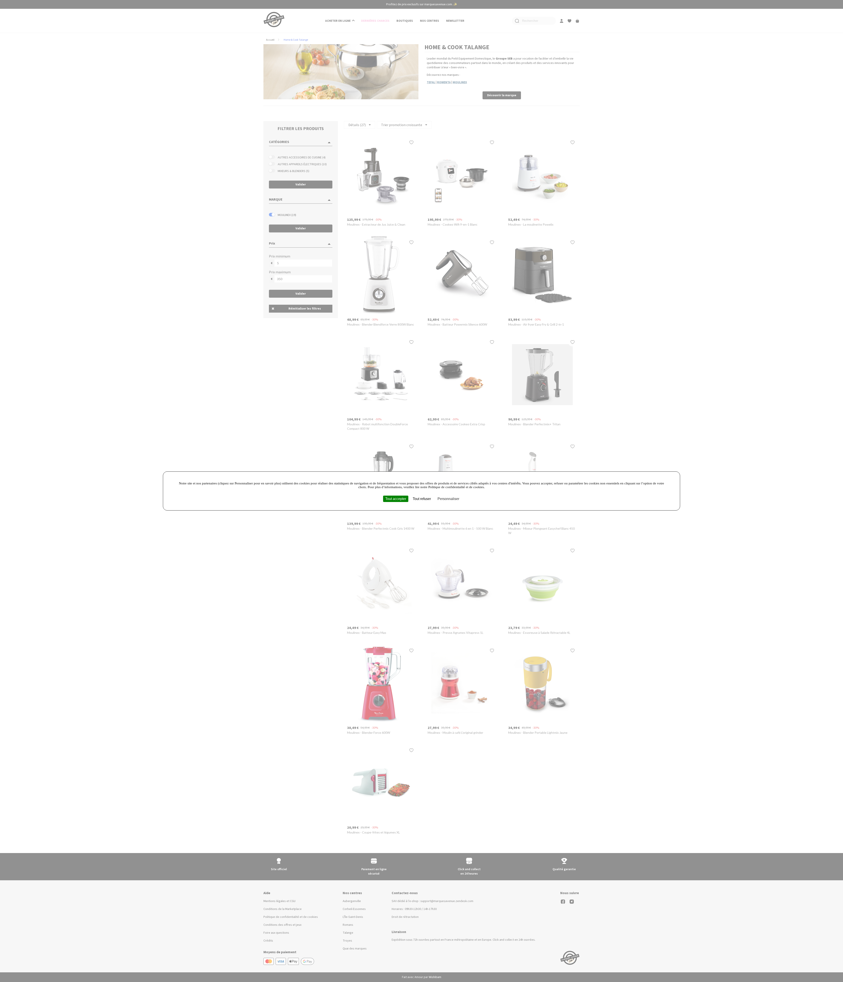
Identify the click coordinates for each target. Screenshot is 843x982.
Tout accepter (395, 499)
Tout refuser (422, 499)
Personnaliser (448, 499)
